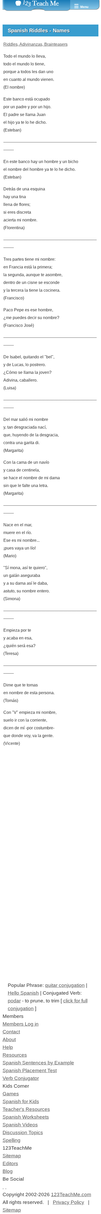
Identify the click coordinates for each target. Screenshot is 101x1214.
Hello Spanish (23, 993)
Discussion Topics (23, 1132)
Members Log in (21, 1024)
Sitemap (12, 1155)
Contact (11, 1031)
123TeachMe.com (71, 1194)
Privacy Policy (68, 1202)
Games (11, 1093)
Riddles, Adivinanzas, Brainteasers (35, 44)
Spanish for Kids (21, 1101)
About (9, 1039)
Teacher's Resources (26, 1109)
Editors (10, 1163)
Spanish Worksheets (26, 1117)
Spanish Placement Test (30, 1070)
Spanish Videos (20, 1124)
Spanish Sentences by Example (38, 1062)
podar (14, 1000)
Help (8, 1047)
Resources (15, 1055)
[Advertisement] (50, 825)
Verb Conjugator (21, 1078)
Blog (8, 1171)
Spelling (11, 1140)
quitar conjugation (65, 985)
